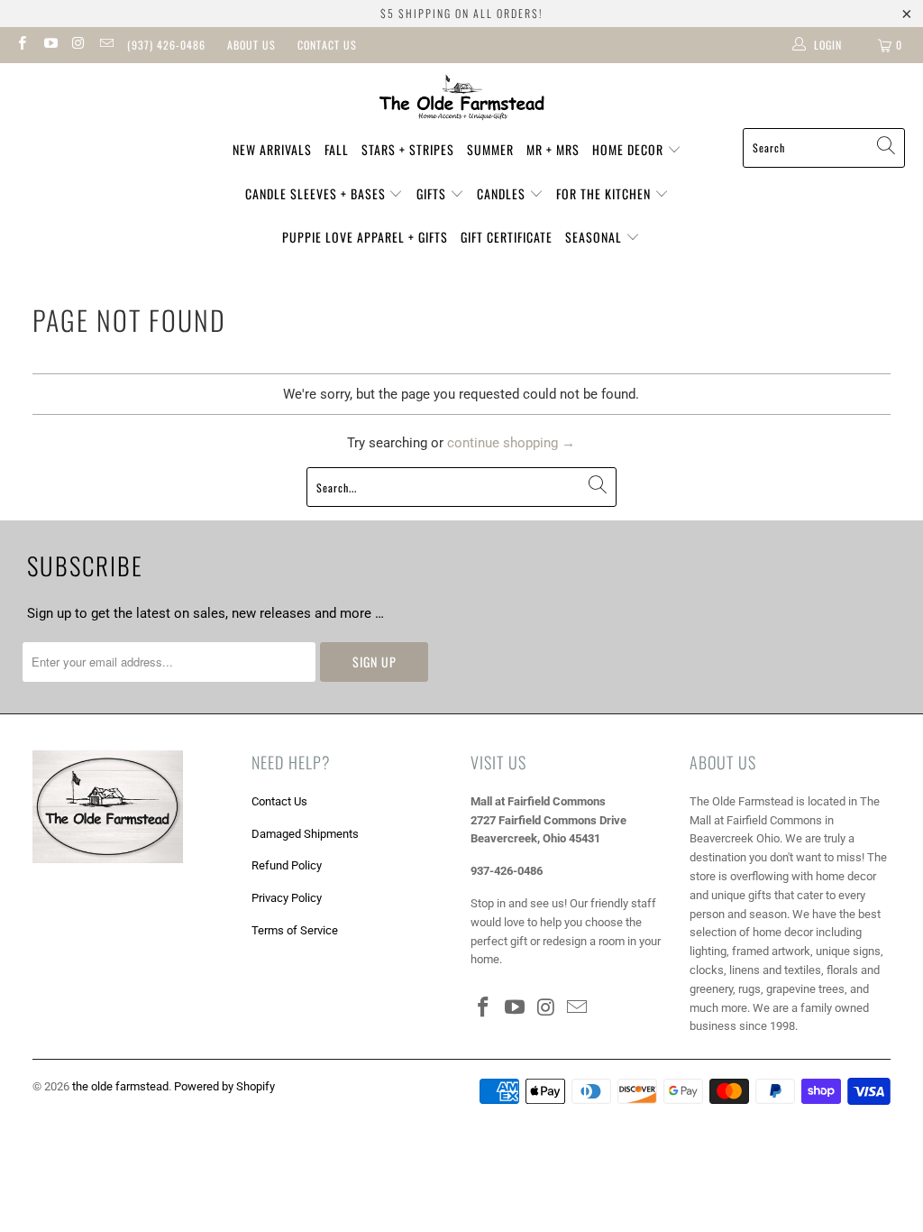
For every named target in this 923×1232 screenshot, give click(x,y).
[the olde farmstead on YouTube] (49, 45)
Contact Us (327, 44)
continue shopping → (511, 443)
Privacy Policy (286, 898)
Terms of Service (294, 930)
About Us (251, 44)
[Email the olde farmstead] (106, 45)
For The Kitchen (605, 193)
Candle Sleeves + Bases (317, 193)
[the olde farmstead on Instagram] (78, 45)
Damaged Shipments (305, 834)
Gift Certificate (507, 236)
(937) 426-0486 (166, 44)
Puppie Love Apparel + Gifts (365, 236)
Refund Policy (286, 865)
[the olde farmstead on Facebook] (21, 45)
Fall (336, 149)
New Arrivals (272, 149)
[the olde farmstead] (462, 100)
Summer (490, 149)
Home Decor (629, 149)
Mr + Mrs (553, 149)
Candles (503, 193)
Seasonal (595, 236)
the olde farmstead (120, 1086)
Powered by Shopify (224, 1086)
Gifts (433, 193)
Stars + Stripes (407, 149)
